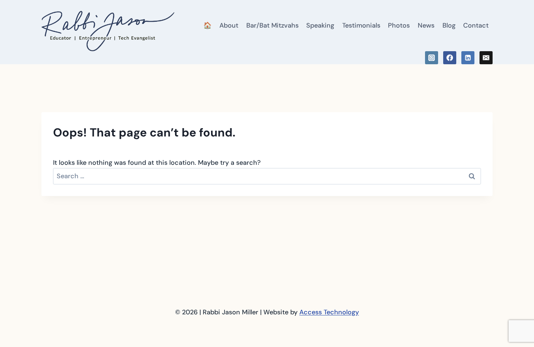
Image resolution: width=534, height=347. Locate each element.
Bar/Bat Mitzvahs (272, 25)
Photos (399, 25)
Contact (476, 25)
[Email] (486, 57)
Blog (449, 25)
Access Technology (329, 312)
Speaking (320, 25)
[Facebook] (449, 57)
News (426, 25)
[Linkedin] (467, 57)
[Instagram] (431, 57)
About (228, 25)
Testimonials (361, 25)
